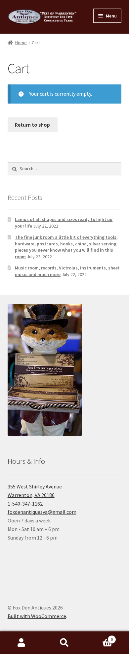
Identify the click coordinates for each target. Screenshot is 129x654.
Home (21, 43)
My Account (21, 643)
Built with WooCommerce (37, 616)
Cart (99, 637)
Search (64, 643)
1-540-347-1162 (25, 503)
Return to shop (32, 124)
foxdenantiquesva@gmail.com (42, 512)
